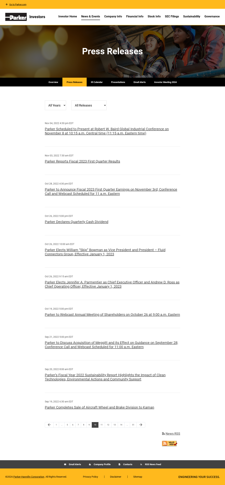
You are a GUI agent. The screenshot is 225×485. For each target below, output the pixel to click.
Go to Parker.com (17, 4)
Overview (53, 82)
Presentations (118, 82)
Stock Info (154, 16)
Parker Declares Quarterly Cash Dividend (76, 222)
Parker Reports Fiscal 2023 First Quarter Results (82, 161)
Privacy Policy (90, 477)
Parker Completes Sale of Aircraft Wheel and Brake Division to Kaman (99, 407)
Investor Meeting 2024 (165, 82)
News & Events (90, 16)
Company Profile (102, 464)
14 (122, 424)
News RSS (170, 433)
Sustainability (191, 16)
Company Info (113, 16)
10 (96, 424)
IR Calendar (97, 82)
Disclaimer (115, 477)
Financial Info (134, 16)
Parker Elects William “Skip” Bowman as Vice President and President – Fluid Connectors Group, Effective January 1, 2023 (105, 252)
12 (109, 424)
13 (115, 424)
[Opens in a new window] (169, 443)
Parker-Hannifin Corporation (28, 476)
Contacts (127, 464)
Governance (212, 16)
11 (102, 424)
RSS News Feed (152, 464)
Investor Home (67, 16)
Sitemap (137, 477)
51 (134, 424)
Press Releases (74, 82)
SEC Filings (172, 16)
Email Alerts (140, 82)
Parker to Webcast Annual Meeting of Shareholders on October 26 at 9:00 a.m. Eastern (112, 314)
